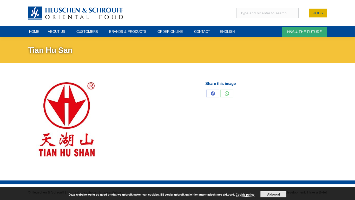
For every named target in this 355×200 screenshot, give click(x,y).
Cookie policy (245, 194)
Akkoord (273, 194)
